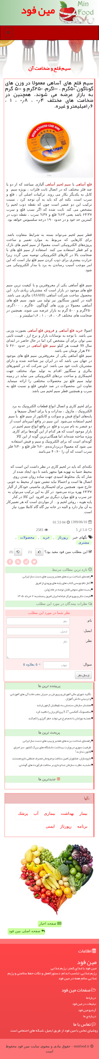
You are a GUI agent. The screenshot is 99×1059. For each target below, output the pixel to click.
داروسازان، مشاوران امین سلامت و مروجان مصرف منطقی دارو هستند (51, 758)
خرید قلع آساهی (71, 330)
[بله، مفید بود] (39, 552)
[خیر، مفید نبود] (18, 552)
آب (36, 813)
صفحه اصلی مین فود (25, 931)
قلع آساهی (84, 184)
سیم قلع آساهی (43, 346)
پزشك (23, 813)
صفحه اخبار (48, 923)
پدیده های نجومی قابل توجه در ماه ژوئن (67, 590)
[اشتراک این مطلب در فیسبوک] (9, 561)
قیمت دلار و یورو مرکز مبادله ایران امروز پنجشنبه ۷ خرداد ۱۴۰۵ (54, 596)
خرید (46, 537)
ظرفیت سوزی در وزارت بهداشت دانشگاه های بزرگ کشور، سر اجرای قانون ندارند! (52, 749)
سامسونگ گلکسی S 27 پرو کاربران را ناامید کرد (63, 712)
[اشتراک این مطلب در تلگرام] (26, 561)
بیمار (83, 813)
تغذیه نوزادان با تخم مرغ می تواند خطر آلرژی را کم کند (59, 718)
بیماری (49, 813)
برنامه (82, 826)
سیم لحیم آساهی (58, 184)
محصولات (27, 537)
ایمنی (50, 826)
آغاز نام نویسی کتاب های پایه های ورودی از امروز (63, 583)
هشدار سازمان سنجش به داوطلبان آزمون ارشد (64, 705)
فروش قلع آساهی (41, 330)
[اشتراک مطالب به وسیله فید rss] (18, 561)
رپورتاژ (63, 537)
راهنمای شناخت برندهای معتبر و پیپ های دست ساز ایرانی (56, 576)
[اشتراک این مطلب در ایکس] (34, 561)
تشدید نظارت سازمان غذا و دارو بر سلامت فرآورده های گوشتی (55, 765)
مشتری (83, 542)
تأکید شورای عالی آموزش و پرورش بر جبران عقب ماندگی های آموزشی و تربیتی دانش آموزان (50, 696)
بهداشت (67, 813)
